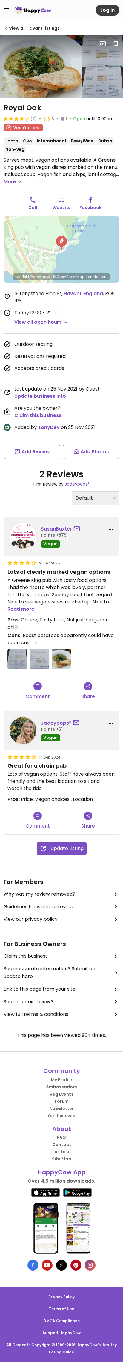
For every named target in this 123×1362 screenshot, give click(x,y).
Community (61, 1071)
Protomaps (40, 276)
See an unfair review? (28, 1001)
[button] (61, 243)
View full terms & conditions (36, 1014)
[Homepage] (32, 10)
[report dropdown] (110, 529)
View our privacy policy (31, 919)
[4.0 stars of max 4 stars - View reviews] (16, 118)
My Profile (61, 1080)
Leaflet (21, 276)
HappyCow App (62, 1172)
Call (32, 207)
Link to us (61, 1152)
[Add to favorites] (116, 44)
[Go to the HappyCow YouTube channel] (47, 1265)
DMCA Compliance (62, 1320)
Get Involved (62, 1116)
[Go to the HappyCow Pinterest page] (75, 1265)
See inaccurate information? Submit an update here (49, 972)
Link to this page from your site (40, 989)
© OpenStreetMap (68, 276)
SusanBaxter (56, 528)
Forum (62, 1101)
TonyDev (49, 427)
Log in (107, 10)
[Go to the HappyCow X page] (61, 1265)
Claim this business (37, 415)
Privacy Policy (61, 1296)
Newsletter (62, 1109)
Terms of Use (61, 1308)
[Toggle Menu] (6, 10)
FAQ (61, 1137)
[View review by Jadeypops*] (23, 730)
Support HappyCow (62, 1332)
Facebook (90, 207)
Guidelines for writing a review (38, 906)
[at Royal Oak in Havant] (41, 66)
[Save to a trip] (103, 44)
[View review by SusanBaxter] (23, 536)
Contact (61, 1145)
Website (62, 207)
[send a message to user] (78, 529)
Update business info (40, 396)
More (10, 181)
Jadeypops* (77, 484)
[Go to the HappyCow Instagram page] (90, 1265)
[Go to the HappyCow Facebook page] (32, 1265)
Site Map (61, 1159)
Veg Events (61, 1094)
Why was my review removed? (39, 894)
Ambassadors (61, 1087)
